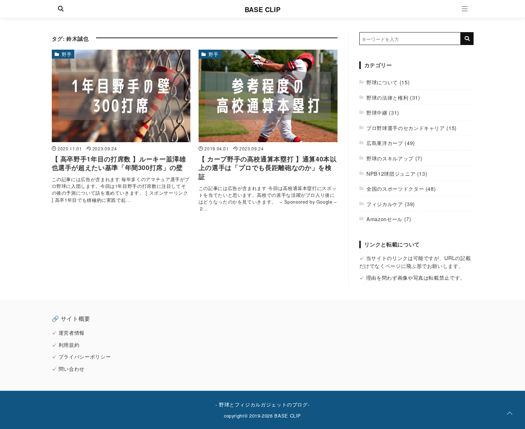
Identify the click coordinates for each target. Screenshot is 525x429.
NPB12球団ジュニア (390, 173)
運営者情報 (72, 332)
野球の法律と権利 (387, 97)
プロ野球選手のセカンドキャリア (405, 127)
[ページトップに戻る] (509, 413)
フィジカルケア (384, 204)
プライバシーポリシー (85, 356)
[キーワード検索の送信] (467, 38)
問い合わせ (72, 368)
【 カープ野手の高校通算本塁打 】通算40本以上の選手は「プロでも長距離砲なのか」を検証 (268, 167)
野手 (66, 54)
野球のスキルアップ (390, 158)
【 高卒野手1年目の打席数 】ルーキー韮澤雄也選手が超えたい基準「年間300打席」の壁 (119, 163)
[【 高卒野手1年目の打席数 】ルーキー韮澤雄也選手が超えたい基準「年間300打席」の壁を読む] (121, 96)
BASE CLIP (263, 9)
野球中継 (377, 112)
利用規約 (69, 344)
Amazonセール (384, 219)
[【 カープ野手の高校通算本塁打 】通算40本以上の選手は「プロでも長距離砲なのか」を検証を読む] (268, 96)
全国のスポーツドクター (395, 188)
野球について (382, 82)
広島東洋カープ (384, 142)
